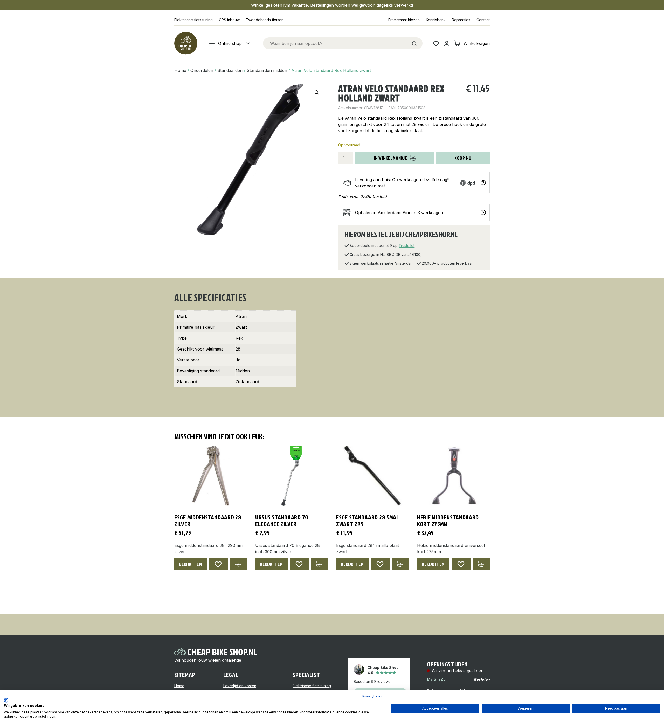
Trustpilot (406, 245)
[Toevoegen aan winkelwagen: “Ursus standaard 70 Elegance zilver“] (319, 564)
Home (180, 70)
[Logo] (185, 43)
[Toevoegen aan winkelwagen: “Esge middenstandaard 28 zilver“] (238, 564)
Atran (241, 316)
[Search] (414, 43)
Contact (483, 20)
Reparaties (461, 20)
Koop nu (462, 158)
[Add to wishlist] (218, 564)
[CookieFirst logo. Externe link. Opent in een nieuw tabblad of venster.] (6, 700)
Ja (238, 359)
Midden (243, 370)
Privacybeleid (372, 696)
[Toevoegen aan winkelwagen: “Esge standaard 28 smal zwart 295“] (400, 564)
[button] (317, 92)
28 (238, 349)
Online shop (230, 43)
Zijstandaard (247, 381)
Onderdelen (201, 70)
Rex (239, 338)
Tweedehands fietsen (264, 20)
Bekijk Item (190, 564)
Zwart (241, 327)
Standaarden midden (267, 70)
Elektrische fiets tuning (193, 20)
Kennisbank (436, 20)
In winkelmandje (390, 158)
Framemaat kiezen (404, 20)
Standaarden (230, 70)
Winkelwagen (477, 43)
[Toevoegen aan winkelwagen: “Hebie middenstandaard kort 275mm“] (481, 564)
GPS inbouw (229, 20)
